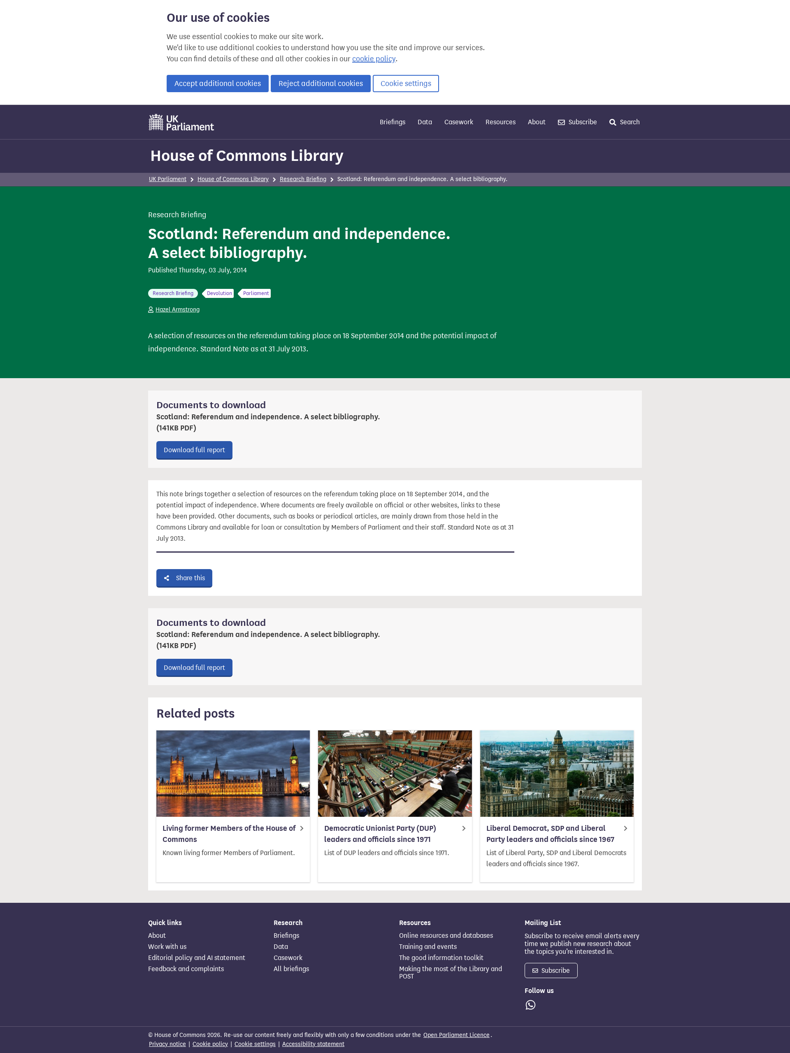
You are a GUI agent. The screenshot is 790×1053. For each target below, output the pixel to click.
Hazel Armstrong (178, 309)
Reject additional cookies (321, 83)
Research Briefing (303, 179)
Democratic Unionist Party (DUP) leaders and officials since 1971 (380, 834)
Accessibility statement (313, 1044)
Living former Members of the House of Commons (229, 834)
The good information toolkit (441, 958)
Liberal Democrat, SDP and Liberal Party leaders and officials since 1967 (550, 834)
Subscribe (582, 122)
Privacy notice (167, 1044)
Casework (458, 122)
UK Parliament (167, 179)
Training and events (428, 947)
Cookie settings (406, 83)
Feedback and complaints (186, 969)
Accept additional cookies (217, 83)
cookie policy (373, 58)
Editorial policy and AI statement (196, 958)
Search (629, 122)
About (537, 122)
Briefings (392, 122)
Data (425, 122)
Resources (501, 122)
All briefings (291, 969)
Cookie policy (210, 1044)
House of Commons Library (247, 155)
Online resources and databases (446, 935)
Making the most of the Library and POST (450, 972)
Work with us (167, 947)
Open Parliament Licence (456, 1035)
